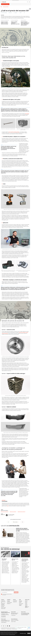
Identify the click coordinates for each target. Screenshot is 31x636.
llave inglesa (27, 113)
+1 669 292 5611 (13, 615)
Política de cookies (12, 634)
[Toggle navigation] (30, 9)
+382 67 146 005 (13, 621)
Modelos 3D (8, 603)
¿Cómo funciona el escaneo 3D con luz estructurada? (25, 559)
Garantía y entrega (20, 605)
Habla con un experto (5, 4)
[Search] (27, 2)
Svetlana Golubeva (4, 12)
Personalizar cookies (23, 633)
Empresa (26, 600)
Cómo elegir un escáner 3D (4, 559)
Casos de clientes (9, 602)
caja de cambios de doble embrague (14, 131)
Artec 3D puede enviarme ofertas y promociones (7, 594)
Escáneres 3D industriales (3, 604)
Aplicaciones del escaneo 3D (21, 511)
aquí (7, 505)
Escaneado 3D (15, 600)
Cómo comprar (21, 603)
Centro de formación (20, 601)
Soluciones (2, 606)
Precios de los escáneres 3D (4, 511)
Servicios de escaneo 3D (13, 511)
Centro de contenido (8, 601)
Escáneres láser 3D (3, 602)
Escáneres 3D (3, 600)
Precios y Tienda (3, 607)
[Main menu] (1, 2)
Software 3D (3, 605)
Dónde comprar (3, 608)
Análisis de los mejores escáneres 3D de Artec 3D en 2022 (22, 530)
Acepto (29, 633)
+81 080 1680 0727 (3, 622)
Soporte (20, 602)
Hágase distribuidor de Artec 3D (27, 607)
